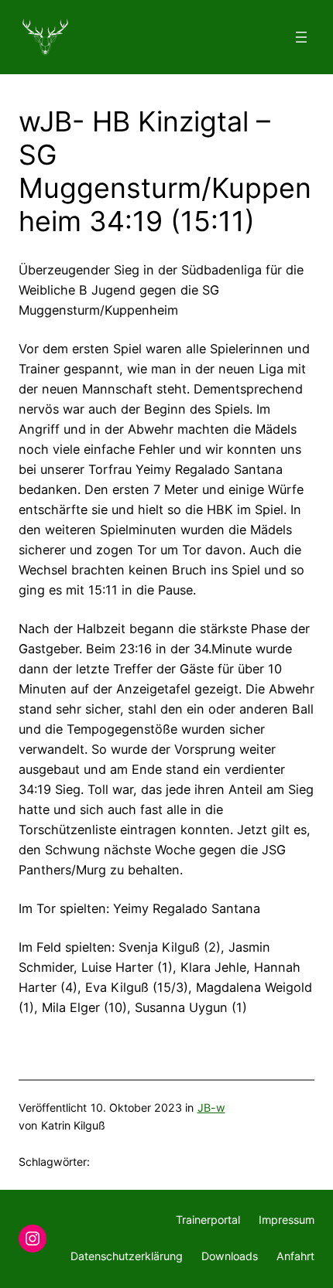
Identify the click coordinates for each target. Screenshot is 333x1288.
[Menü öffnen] (301, 37)
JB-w (211, 1107)
